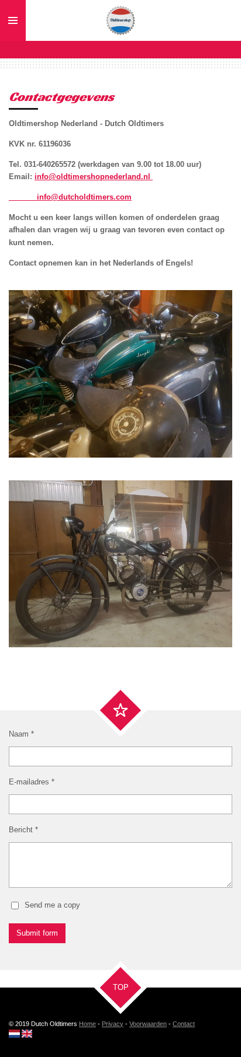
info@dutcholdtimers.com (70, 197)
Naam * (21, 734)
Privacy (112, 1023)
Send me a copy (52, 905)
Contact (184, 1023)
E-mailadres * (31, 781)
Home (87, 1023)
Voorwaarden (148, 1023)
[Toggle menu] (13, 20)
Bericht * (23, 829)
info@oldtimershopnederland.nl (94, 176)
